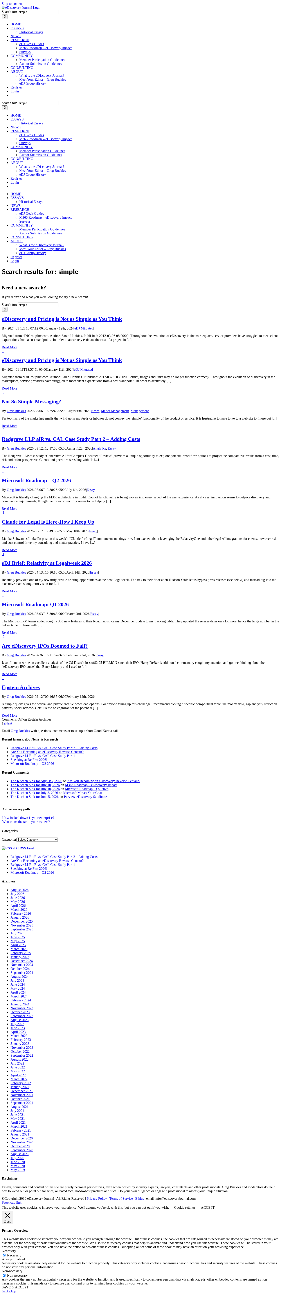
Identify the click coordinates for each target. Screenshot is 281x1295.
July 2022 (17, 1063)
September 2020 (22, 1150)
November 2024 (22, 965)
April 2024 (18, 992)
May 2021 (18, 1118)
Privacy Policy (97, 1198)
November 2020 (22, 1142)
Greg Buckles (16, 411)
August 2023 (20, 1020)
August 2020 (20, 1154)
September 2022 (22, 1055)
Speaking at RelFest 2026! (29, 868)
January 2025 (20, 957)
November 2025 (22, 925)
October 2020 (20, 1146)
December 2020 (22, 1138)
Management (140, 411)
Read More (9, 347)
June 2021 (18, 1114)
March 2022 (19, 1079)
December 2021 (22, 1091)
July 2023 (17, 1024)
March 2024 (19, 996)
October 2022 (20, 1051)
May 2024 (18, 988)
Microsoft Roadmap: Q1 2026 (35, 604)
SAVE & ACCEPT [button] (15, 1287)
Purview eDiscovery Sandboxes (86, 797)
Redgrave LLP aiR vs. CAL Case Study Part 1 (43, 864)
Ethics (139, 1198)
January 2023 (20, 1043)
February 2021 (21, 1130)
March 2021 (19, 1126)
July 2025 (17, 933)
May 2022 (18, 1071)
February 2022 (21, 1083)
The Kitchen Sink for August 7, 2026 (36, 781)
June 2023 (18, 1028)
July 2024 (17, 980)
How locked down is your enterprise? (28, 818)
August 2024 (20, 976)
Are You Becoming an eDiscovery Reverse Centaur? (103, 781)
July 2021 (17, 1111)
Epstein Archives (21, 687)
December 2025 (22, 921)
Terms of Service (121, 1198)
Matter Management (115, 411)
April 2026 (18, 905)
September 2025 (22, 929)
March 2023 (19, 1036)
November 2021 (22, 1095)
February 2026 (21, 913)
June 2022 (18, 1067)
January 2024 (20, 1004)
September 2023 (22, 1016)
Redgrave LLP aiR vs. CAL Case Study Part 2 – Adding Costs (71, 439)
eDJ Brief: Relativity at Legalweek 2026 (47, 563)
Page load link (12, 1202)
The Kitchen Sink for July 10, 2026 (35, 785)
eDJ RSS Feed (23, 848)
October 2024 (20, 969)
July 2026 (17, 894)
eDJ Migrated (83, 328)
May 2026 (18, 901)
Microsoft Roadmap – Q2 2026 (36, 480)
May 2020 (18, 1166)
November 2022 (22, 1047)
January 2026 (20, 917)
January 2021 (20, 1134)
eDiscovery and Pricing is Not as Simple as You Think (62, 319)
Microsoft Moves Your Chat (82, 793)
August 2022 (20, 1059)
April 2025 (18, 945)
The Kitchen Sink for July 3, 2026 (34, 793)
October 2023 (20, 1012)
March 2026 (19, 909)
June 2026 (18, 898)
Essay (112, 448)
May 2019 (18, 1170)
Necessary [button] (9, 1251)
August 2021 (20, 1107)
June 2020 (18, 1162)
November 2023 (22, 1008)
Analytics (99, 448)
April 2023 (18, 1032)
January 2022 (20, 1087)
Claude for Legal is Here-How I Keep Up (48, 522)
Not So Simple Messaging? (31, 401)
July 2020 (17, 1158)
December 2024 (22, 961)
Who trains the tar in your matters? (26, 822)
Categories (9, 839)
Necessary (14, 1255)
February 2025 (21, 953)
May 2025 (18, 941)
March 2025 (19, 949)
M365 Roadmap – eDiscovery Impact (91, 785)
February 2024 (21, 1000)
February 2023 (21, 1040)
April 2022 (18, 1075)
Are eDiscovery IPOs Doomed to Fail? (45, 646)
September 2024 (22, 972)
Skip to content (12, 3)
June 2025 (18, 937)
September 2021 (22, 1103)
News (95, 411)
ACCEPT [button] (208, 1207)
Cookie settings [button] (184, 1207)
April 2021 (18, 1122)
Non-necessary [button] (12, 1271)
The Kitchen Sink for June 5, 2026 (35, 797)
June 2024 (18, 984)
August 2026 (20, 890)
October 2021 (20, 1099)
